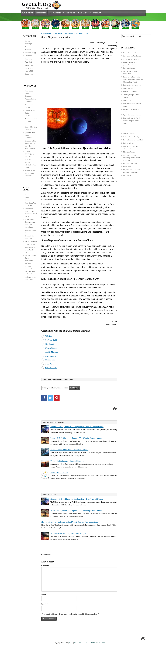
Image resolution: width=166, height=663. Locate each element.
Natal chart (27, 13)
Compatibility (95, 13)
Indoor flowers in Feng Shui (133, 140)
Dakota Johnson (128, 143)
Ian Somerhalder (51, 340)
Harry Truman (50, 356)
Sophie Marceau (51, 352)
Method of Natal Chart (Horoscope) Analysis (68, 533)
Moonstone (127, 100)
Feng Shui (71, 13)
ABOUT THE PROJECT (97, 643)
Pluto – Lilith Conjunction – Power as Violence (69, 450)
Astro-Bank (127, 175)
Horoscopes (41, 13)
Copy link (74, 388)
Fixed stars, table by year (132, 53)
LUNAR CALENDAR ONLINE (29, 154)
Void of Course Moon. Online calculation (30, 173)
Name (44, 594)
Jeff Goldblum (51, 368)
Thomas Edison (51, 360)
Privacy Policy (78, 643)
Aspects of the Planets (59, 472)
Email (44, 604)
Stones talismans (129, 68)
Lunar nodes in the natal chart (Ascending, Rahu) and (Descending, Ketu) (133, 79)
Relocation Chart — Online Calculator (31, 121)
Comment (45, 565)
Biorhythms (29, 74)
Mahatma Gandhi (129, 152)
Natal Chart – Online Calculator (29, 197)
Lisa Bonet (49, 344)
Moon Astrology (56, 13)
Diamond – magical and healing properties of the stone (131, 120)
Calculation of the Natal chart (76, 34)
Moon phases (128, 88)
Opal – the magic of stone (132, 115)
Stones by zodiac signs (131, 59)
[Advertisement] (79, 86)
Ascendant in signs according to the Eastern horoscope (131, 157)
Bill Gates (49, 336)
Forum (71, 643)
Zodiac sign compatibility (132, 85)
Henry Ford (127, 167)
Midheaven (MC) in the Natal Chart (31, 249)
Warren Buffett (51, 348)
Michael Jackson (129, 133)
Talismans (82, 13)
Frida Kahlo (50, 364)
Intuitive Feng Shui (130, 163)
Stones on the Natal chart (132, 56)
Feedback (86, 643)
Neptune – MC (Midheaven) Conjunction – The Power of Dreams (76, 427)
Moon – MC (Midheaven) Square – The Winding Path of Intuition (76, 438)
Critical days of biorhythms (132, 137)
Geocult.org (46, 34)
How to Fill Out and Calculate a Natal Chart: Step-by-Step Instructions (69, 522)
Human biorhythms (130, 91)
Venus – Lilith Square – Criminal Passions (67, 461)
